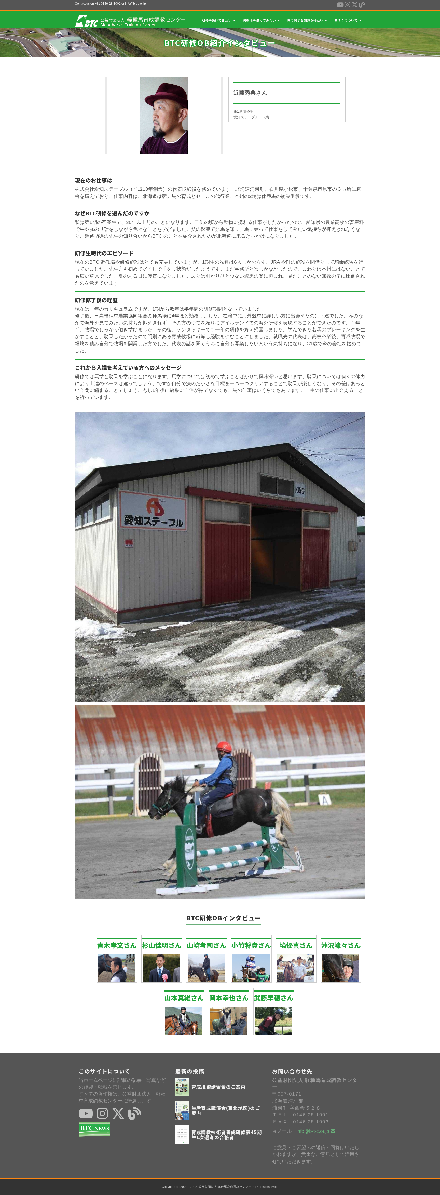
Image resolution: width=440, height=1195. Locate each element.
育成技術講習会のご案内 (218, 1086)
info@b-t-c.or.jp (313, 1131)
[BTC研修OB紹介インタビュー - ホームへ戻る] (130, 19)
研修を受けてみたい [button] (217, 20)
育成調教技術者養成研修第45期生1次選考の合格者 (226, 1134)
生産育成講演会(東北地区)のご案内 (225, 1110)
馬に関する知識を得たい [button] (306, 20)
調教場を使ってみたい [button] (260, 20)
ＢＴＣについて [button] (347, 20)
